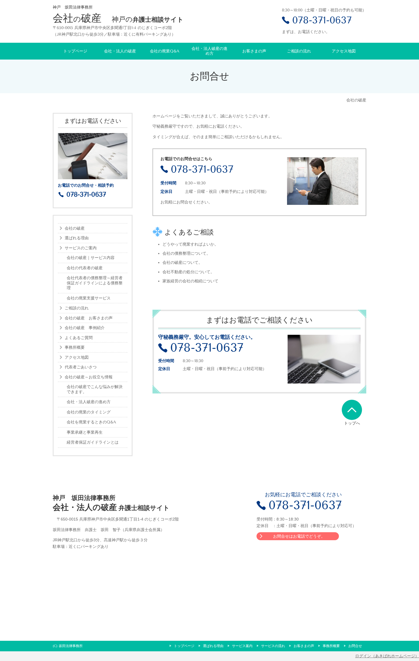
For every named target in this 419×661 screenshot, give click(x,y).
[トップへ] (351, 410)
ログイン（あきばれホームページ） (387, 656)
